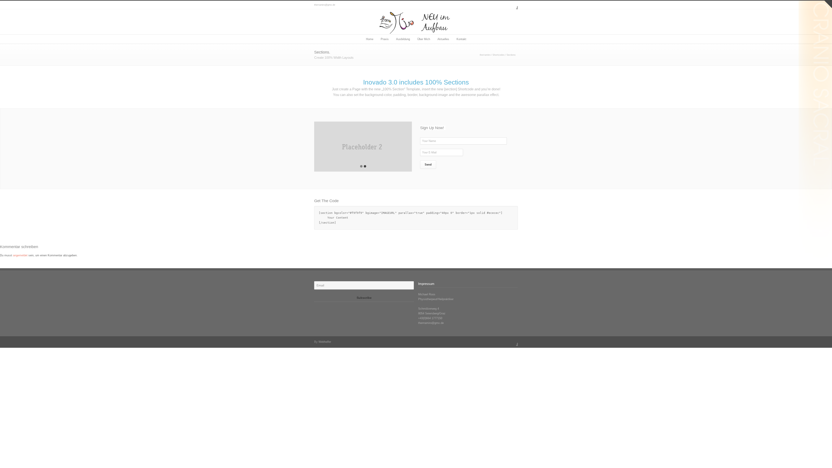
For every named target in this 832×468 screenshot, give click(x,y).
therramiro (485, 55)
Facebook (513, 5)
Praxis (385, 39)
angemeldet (20, 255)
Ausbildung (403, 39)
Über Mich (423, 39)
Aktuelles (443, 39)
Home (369, 39)
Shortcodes (498, 55)
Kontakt (461, 39)
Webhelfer (324, 341)
